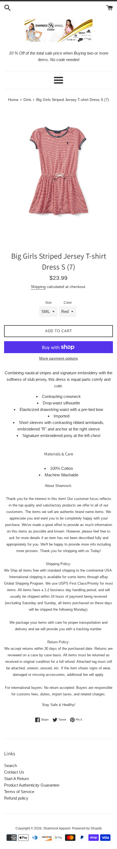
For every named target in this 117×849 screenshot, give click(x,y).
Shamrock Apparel (56, 828)
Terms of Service (19, 791)
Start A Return (16, 778)
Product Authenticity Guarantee (31, 785)
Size (48, 303)
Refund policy (16, 798)
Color (68, 303)
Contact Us (14, 772)
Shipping (38, 286)
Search (10, 765)
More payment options (58, 358)
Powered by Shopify (87, 828)
